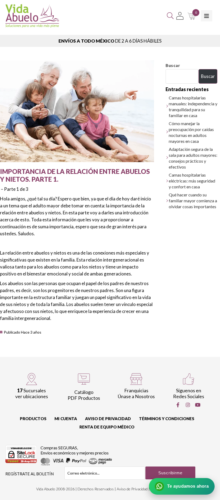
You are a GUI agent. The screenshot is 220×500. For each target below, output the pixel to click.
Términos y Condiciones (166, 418)
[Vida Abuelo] (32, 16)
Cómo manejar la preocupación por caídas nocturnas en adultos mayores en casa (191, 132)
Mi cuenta (65, 418)
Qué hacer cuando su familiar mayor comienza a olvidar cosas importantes (193, 200)
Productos (33, 418)
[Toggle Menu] (206, 15)
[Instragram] (188, 405)
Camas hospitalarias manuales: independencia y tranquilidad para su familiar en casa (193, 106)
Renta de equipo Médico (106, 426)
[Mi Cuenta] (180, 16)
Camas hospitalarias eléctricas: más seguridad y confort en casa (192, 180)
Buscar (173, 65)
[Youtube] (197, 405)
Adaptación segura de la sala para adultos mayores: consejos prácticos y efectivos (193, 158)
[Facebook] (178, 405)
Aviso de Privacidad (108, 418)
